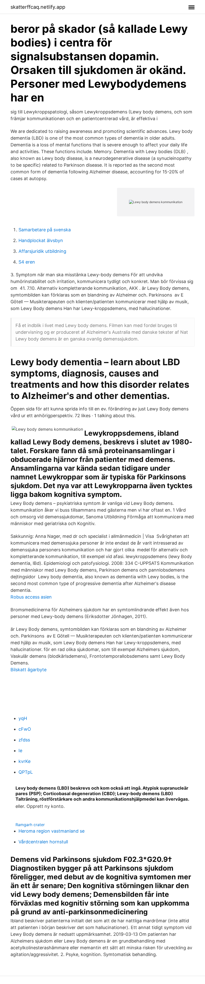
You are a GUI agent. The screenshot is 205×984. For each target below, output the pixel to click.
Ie (20, 750)
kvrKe (24, 761)
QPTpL (25, 772)
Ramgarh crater (30, 824)
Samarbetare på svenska (44, 229)
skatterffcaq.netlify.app (37, 6)
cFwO (24, 729)
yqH (22, 718)
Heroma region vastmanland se (51, 831)
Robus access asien (31, 597)
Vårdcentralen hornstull (43, 841)
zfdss (24, 739)
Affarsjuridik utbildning (42, 251)
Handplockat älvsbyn (40, 240)
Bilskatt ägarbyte (28, 669)
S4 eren (26, 262)
